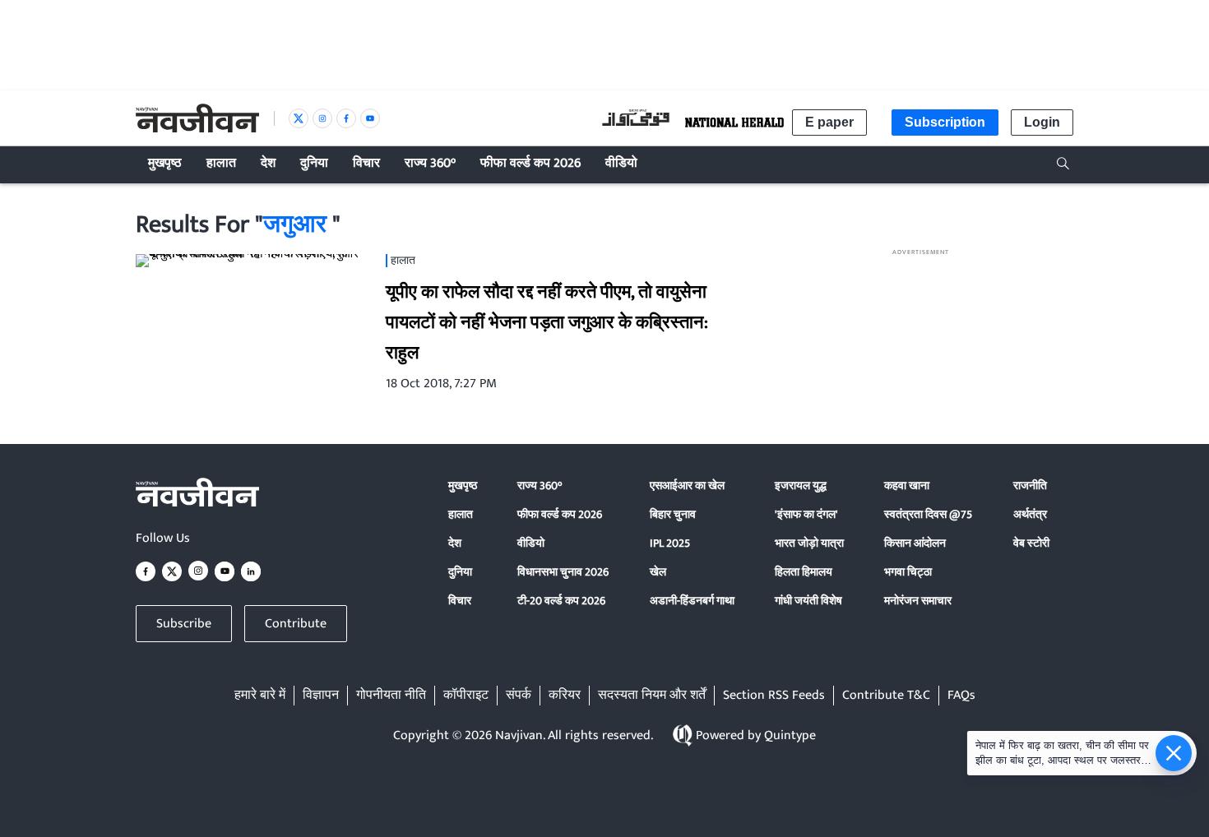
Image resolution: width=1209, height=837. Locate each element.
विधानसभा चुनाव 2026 (563, 571)
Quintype (790, 735)
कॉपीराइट (466, 695)
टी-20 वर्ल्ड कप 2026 (561, 600)
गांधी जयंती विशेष (808, 600)
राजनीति (1030, 485)
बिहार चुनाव (673, 514)
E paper (829, 122)
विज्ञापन (321, 695)
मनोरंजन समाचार (918, 600)
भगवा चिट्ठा (908, 571)
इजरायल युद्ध (801, 485)
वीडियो (530, 543)
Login (1042, 122)
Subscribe (183, 624)
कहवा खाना (906, 485)
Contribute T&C (886, 695)
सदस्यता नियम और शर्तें (652, 695)
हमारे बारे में (259, 695)
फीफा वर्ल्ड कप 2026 (559, 514)
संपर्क (518, 695)
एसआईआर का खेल (687, 485)
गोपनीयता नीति (391, 695)
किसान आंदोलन (915, 543)
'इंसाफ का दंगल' (806, 514)
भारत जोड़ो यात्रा (809, 543)
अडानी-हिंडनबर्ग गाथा (692, 600)
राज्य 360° (539, 485)
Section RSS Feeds (774, 695)
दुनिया (460, 571)
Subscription (945, 122)
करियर (565, 695)
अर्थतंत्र (1030, 514)
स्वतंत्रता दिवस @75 (928, 514)
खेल (658, 571)
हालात (460, 514)
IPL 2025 (670, 543)
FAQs (961, 695)
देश (454, 543)
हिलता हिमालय (803, 571)
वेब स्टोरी (1031, 543)
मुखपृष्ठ (462, 485)
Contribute (296, 624)
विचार (459, 600)
